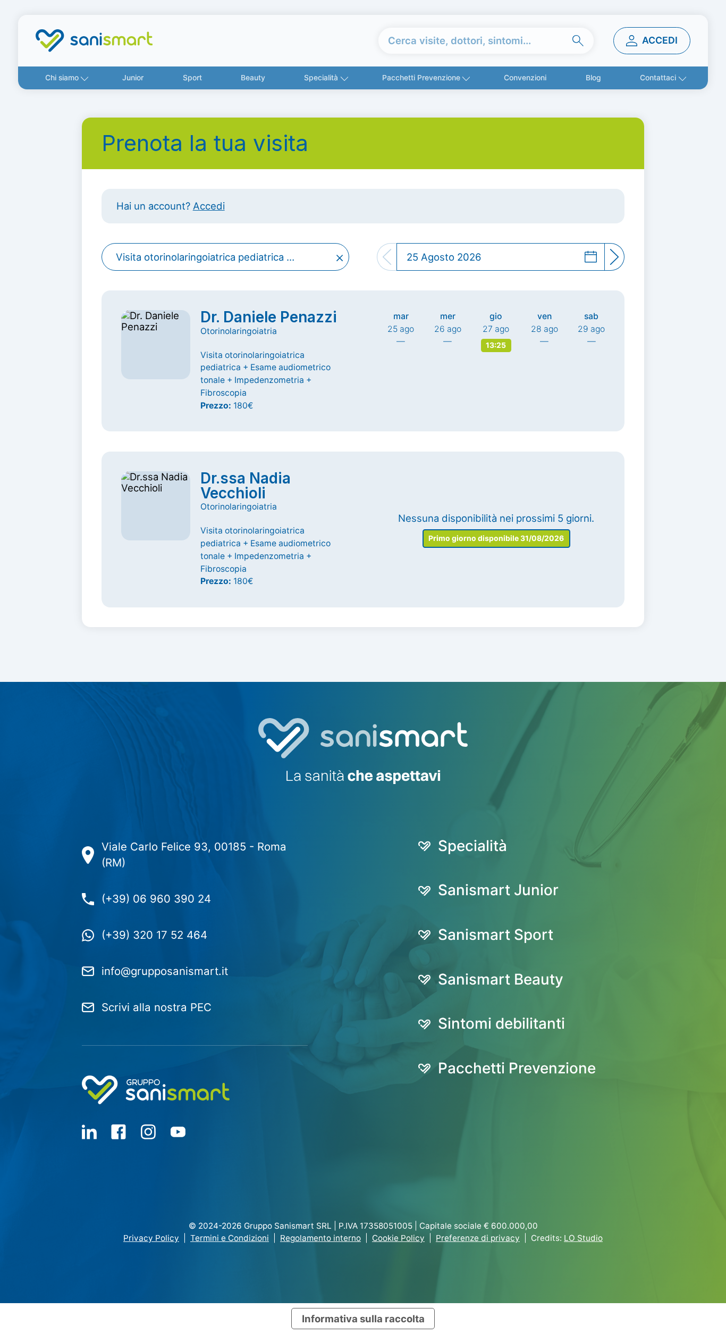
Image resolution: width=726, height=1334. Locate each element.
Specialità (321, 77)
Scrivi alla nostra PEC (157, 1007)
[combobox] (226, 256)
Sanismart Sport (495, 935)
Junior (132, 77)
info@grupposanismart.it (165, 971)
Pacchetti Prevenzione (421, 77)
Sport (192, 77)
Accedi (209, 206)
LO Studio (583, 1238)
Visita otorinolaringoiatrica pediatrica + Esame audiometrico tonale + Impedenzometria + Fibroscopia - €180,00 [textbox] (212, 257)
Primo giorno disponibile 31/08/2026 (496, 538)
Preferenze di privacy (478, 1238)
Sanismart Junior (498, 890)
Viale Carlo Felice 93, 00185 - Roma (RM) (194, 855)
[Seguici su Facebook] (89, 1131)
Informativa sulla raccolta (363, 1318)
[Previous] (386, 256)
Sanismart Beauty (500, 979)
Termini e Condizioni (229, 1238)
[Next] (614, 256)
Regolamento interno (320, 1238)
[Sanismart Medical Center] (94, 40)
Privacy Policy (151, 1238)
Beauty (253, 77)
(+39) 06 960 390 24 (156, 898)
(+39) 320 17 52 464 (154, 934)
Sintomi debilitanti (501, 1023)
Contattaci (658, 77)
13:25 (496, 345)
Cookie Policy (398, 1238)
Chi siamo (62, 77)
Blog (593, 77)
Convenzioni (525, 77)
